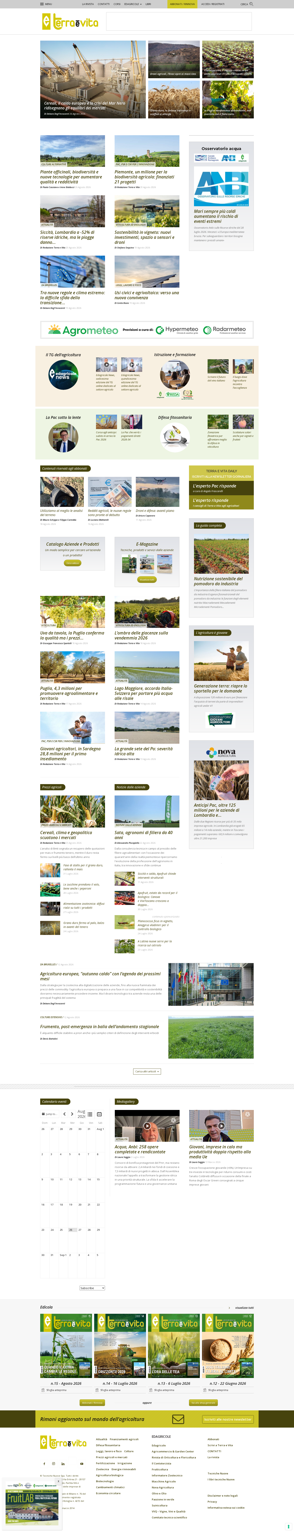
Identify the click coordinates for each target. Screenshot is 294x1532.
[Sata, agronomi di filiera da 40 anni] (147, 812)
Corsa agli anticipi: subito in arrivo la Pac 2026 (106, 435)
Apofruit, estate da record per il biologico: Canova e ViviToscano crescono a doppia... (157, 899)
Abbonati (213, 1439)
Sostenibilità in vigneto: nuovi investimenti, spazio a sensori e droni (144, 237)
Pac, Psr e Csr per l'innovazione (135, 164)
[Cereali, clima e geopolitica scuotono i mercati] (72, 812)
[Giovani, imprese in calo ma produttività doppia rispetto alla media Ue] (221, 1126)
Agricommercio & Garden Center (173, 1451)
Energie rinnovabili (124, 1469)
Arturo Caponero (146, 515)
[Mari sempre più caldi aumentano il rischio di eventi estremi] (221, 186)
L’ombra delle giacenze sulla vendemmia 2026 (141, 635)
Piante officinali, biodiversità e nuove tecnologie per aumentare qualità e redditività (71, 177)
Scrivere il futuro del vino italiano (217, 378)
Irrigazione (125, 1463)
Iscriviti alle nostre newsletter (228, 1419)
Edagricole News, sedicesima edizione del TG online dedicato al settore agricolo (106, 382)
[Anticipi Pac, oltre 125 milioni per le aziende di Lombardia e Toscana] (221, 780)
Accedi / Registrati (212, 4)
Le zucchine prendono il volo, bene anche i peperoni (81, 886)
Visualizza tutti (147, 579)
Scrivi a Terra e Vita (220, 1445)
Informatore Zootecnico (167, 1475)
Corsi (117, 4)
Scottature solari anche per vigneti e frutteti (243, 435)
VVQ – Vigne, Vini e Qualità (168, 1511)
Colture (129, 1451)
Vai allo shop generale (203, 1402)
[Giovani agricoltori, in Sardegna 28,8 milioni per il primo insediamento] (72, 728)
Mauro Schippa (50, 519)
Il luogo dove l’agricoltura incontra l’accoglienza (240, 382)
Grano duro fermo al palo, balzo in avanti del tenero (83, 925)
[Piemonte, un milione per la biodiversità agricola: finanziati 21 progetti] (147, 151)
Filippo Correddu (68, 519)
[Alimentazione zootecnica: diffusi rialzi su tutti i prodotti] (50, 909)
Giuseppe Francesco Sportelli (57, 643)
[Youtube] (82, 1464)
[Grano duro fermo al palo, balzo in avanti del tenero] (50, 928)
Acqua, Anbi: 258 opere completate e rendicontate (140, 1149)
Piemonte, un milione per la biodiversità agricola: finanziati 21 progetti (144, 177)
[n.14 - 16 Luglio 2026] (120, 1347)
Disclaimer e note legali (223, 1495)
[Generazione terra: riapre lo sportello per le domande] (221, 661)
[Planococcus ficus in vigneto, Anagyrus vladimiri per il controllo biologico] (125, 922)
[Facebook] (44, 1464)
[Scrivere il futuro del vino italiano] (218, 366)
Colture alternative (53, 164)
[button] (247, 5)
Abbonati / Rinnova (182, 4)
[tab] (90, 1114)
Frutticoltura (160, 1469)
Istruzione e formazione (175, 354)
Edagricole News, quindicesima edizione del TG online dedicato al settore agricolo (131, 382)
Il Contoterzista (161, 1463)
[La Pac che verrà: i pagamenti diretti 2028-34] (131, 422)
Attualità (47, 224)
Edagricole (131, 4)
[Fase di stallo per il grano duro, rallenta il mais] (50, 870)
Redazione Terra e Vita (128, 187)
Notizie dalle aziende (131, 787)
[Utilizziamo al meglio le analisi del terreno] (62, 492)
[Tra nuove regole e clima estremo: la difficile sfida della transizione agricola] (72, 272)
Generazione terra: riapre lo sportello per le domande (220, 688)
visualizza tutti (244, 1308)
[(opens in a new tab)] (147, 211)
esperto (221, 505)
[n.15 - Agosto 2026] (66, 1347)
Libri (148, 4)
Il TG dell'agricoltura (63, 354)
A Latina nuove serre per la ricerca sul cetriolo (155, 943)
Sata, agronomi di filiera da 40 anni (144, 835)
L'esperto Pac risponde (214, 486)
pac (221, 491)
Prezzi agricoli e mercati (56, 825)
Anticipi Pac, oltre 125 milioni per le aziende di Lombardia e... (216, 810)
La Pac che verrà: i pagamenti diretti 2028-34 (131, 435)
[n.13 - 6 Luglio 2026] (174, 1347)
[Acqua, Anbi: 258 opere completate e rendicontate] (147, 1126)
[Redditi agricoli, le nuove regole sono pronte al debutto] (110, 492)
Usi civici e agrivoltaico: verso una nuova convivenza (147, 295)
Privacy (212, 1501)
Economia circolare (108, 1493)
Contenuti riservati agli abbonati (64, 468)
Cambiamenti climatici (110, 1487)
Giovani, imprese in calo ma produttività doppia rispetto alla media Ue (220, 1152)
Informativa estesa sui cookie (226, 1507)
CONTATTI (104, 4)
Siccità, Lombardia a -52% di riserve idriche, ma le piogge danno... (67, 237)
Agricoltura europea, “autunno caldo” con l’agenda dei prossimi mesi (100, 976)
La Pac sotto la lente (63, 417)
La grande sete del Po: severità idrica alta (144, 751)
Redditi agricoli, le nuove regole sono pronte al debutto (109, 512)
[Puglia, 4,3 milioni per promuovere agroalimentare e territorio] (72, 667)
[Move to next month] (72, 1114)
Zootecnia (102, 1469)
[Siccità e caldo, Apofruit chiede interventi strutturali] (125, 879)
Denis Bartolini (50, 1038)
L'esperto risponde (210, 500)
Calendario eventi (54, 1101)
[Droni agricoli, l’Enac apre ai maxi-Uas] (174, 58)
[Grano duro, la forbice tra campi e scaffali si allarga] (174, 100)
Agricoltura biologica (109, 1475)
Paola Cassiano (50, 187)
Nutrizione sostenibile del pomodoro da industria (218, 581)
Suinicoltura (159, 1505)
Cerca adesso (72, 562)
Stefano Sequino (125, 247)
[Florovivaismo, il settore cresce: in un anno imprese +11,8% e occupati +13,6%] (228, 58)
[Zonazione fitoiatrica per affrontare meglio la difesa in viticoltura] (218, 422)
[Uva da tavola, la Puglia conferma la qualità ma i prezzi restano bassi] (72, 612)
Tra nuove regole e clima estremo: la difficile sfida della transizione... (72, 297)
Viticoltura (48, 625)
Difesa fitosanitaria (175, 417)
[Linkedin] (63, 1464)
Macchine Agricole (164, 1481)
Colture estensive (51, 1017)
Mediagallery (126, 1101)
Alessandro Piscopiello (128, 842)
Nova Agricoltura (163, 1487)
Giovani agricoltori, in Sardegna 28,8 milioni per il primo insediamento (70, 753)
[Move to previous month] (64, 1114)
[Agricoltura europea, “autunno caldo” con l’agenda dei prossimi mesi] (211, 994)
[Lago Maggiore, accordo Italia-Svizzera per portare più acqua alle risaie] (147, 667)
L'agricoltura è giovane (211, 632)
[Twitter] (72, 1461)
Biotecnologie (105, 1481)
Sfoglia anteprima (56, 1390)
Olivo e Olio (159, 1493)
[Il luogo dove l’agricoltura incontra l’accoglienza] (243, 366)
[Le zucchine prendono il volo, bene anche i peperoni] (50, 890)
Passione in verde (163, 1499)
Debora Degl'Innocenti (58, 113)
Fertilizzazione (105, 1463)
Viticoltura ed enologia (131, 224)
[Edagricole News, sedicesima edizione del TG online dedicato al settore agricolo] (106, 364)
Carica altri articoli (145, 1071)
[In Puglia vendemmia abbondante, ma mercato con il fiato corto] (228, 100)
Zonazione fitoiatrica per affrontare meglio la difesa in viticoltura (217, 439)
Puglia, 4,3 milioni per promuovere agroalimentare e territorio (69, 693)
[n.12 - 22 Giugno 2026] (228, 1347)
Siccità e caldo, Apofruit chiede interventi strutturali (157, 876)
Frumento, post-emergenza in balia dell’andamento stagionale (99, 1026)
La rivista (88, 4)
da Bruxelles (49, 285)
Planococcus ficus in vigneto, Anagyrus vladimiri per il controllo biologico (155, 925)
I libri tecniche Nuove (221, 1479)
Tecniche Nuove (218, 1473)
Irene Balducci (67, 187)
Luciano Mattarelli (100, 519)
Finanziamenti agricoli (124, 1439)
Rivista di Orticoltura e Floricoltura (174, 1457)
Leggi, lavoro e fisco (128, 285)
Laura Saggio (123, 1157)
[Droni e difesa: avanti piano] (157, 492)
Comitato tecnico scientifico (169, 1517)
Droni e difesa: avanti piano (155, 510)
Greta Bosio (123, 302)
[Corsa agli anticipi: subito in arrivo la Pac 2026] (106, 422)
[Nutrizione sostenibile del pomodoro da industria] (221, 554)
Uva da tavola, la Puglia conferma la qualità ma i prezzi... (72, 635)
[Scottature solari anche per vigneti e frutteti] (243, 422)
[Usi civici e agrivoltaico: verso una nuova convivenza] (147, 272)
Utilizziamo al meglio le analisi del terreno (61, 512)
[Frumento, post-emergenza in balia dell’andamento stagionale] (211, 1047)
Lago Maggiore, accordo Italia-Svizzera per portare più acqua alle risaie (144, 693)
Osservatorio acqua (221, 148)
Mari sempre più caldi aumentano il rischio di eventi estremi (216, 216)
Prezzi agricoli (51, 787)
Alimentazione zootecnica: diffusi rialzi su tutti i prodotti (84, 906)
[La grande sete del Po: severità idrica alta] (147, 728)
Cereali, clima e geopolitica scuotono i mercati (66, 835)
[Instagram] (54, 1464)
